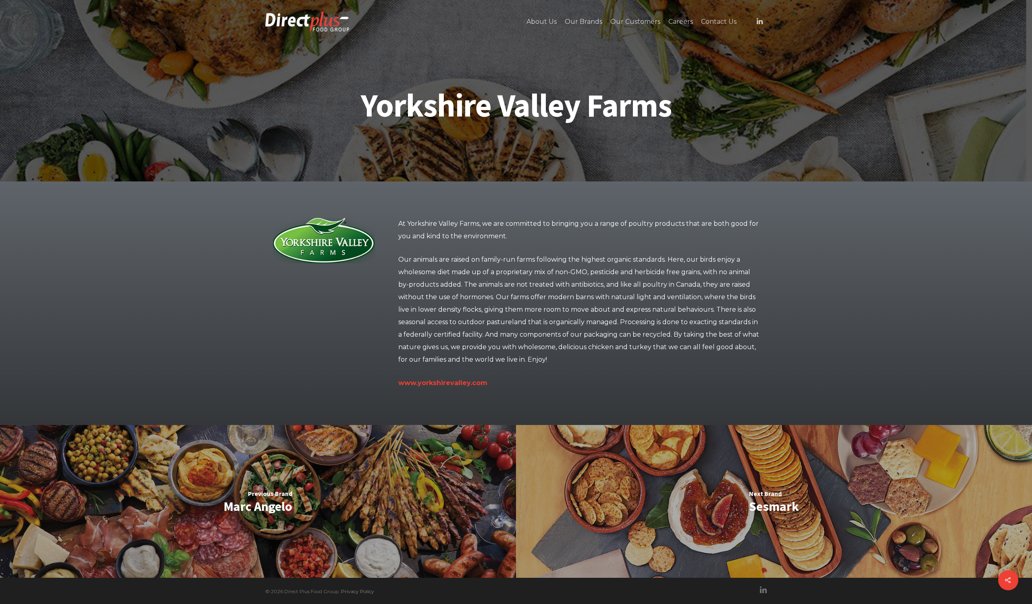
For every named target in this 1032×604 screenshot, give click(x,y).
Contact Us (719, 22)
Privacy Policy (357, 591)
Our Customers (635, 22)
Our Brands (583, 22)
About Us (541, 22)
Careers (680, 22)
